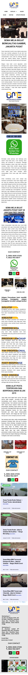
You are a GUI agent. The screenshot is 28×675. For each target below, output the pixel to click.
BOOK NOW (14, 129)
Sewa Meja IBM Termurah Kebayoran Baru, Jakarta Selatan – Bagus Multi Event (13, 561)
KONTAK (11, 15)
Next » (24, 602)
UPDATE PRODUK (20, 15)
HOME (6, 11)
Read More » (6, 504)
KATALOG (13, 11)
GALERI (22, 11)
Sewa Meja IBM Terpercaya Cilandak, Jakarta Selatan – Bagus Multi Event (12, 593)
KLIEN (4, 15)
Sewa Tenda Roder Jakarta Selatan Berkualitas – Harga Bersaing (13, 532)
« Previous (5, 602)
